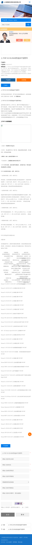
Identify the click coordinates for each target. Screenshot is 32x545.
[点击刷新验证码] (18, 503)
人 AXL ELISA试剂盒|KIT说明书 (16, 529)
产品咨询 (8, 80)
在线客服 (24, 80)
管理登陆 (15, 542)
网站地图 (20, 542)
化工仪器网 (9, 542)
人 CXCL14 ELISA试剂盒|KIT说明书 (17, 525)
